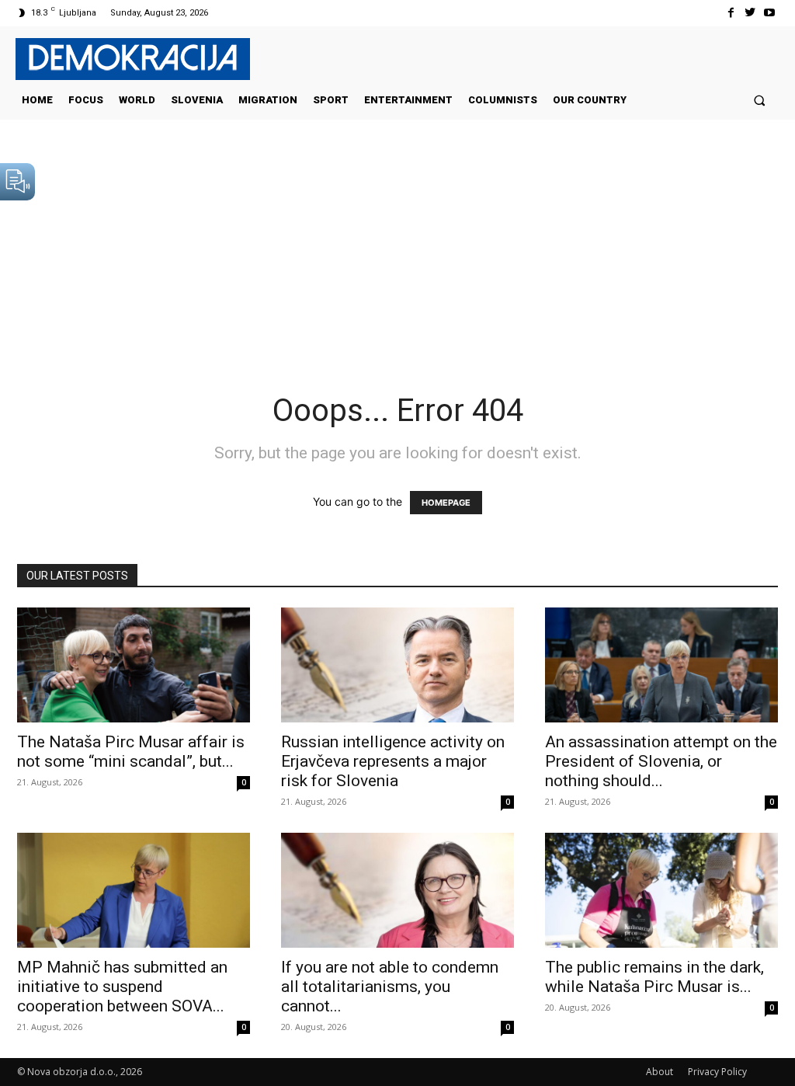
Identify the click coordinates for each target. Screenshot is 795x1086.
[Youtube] (769, 13)
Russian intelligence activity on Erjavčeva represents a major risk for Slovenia (393, 761)
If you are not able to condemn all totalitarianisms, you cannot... (389, 986)
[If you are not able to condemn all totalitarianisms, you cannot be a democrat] (397, 890)
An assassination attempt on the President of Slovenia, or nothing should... (661, 761)
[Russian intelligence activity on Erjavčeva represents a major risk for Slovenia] (397, 664)
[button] (759, 100)
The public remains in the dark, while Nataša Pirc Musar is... (654, 977)
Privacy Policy (717, 1071)
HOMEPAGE (446, 502)
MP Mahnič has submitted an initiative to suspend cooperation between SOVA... (122, 986)
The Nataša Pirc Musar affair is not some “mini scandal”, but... (131, 752)
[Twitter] (750, 13)
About (659, 1071)
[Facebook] (730, 13)
